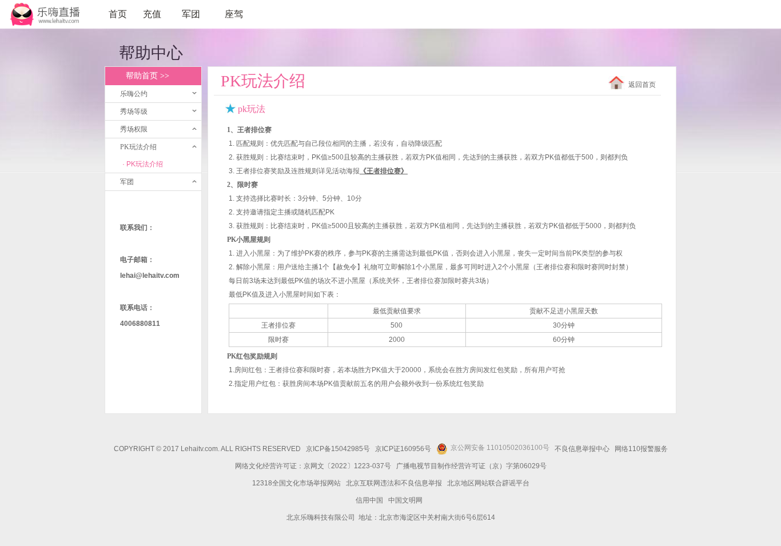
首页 (118, 14)
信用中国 (369, 500)
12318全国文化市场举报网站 (296, 483)
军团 (191, 14)
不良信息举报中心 (582, 449)
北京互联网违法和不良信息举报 (394, 483)
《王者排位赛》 (384, 171)
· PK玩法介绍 (142, 164)
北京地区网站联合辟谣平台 (488, 483)
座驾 (234, 14)
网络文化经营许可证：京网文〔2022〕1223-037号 (313, 466)
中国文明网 (405, 500)
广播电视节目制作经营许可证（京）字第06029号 (471, 466)
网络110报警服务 (641, 449)
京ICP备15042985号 (338, 449)
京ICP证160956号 (403, 449)
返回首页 (642, 85)
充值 (152, 14)
